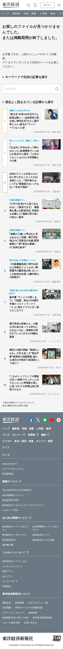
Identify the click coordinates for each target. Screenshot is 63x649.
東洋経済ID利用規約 (43, 617)
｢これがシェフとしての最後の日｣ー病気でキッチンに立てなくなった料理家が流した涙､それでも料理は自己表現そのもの (24, 383)
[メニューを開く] (59, 5)
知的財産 (32, 612)
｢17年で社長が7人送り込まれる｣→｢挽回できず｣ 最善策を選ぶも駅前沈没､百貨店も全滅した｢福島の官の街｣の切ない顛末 (24, 210)
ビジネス (7, 441)
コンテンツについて (12, 566)
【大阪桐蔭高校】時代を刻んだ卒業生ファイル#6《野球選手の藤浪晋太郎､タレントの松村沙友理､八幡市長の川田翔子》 (24, 271)
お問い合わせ (30, 622)
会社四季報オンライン (13, 495)
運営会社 (6, 602)
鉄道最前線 (7, 473)
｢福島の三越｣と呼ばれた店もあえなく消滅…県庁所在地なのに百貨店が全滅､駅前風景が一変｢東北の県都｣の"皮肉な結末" (24, 240)
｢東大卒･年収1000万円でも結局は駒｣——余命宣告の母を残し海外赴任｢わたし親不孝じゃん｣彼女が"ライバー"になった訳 (24, 121)
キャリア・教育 (44, 441)
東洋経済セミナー (41, 535)
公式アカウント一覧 (38, 602)
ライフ (5, 447)
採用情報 (19, 602)
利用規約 (6, 586)
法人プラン (7, 576)
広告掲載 (6, 607)
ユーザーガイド (10, 581)
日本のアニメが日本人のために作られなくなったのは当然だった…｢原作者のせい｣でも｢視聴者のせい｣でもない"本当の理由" (24, 180)
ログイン (47, 5)
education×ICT (9, 464)
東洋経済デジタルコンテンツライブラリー (23, 505)
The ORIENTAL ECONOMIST (17, 490)
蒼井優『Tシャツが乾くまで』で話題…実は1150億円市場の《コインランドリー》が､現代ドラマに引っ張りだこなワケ (24, 304)
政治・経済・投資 (23, 441)
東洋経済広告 (9, 540)
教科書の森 (7, 545)
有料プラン (7, 571)
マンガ (5, 434)
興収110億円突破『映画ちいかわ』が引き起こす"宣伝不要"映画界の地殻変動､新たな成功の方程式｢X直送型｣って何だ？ (24, 356)
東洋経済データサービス (14, 535)
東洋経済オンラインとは (14, 561)
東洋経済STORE (10, 500)
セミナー (17, 434)
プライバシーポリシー (13, 612)
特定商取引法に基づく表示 (15, 617)
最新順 (16, 13)
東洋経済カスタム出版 (43, 540)
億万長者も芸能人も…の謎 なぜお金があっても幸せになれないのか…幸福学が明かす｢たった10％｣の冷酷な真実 (24, 330)
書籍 (43, 434)
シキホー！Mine (10, 510)
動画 (53, 13)
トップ (5, 13)
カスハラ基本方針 (11, 622)
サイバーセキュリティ (13, 469)
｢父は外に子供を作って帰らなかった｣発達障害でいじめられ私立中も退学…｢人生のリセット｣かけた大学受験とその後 (24, 154)
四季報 (31, 434)
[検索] (57, 89)
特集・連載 (30, 13)
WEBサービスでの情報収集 (28, 607)
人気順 (43, 13)
